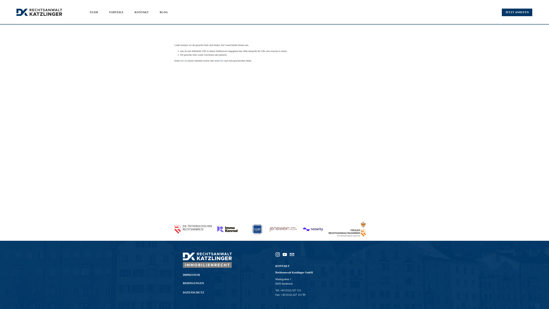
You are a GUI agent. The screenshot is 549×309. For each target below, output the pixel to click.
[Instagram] (277, 254)
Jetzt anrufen (517, 12)
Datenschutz (193, 292)
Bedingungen (193, 283)
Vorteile (116, 12)
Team (93, 12)
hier (182, 61)
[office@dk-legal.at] (292, 254)
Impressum (191, 274)
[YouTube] (285, 254)
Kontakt (142, 12)
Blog (164, 12)
